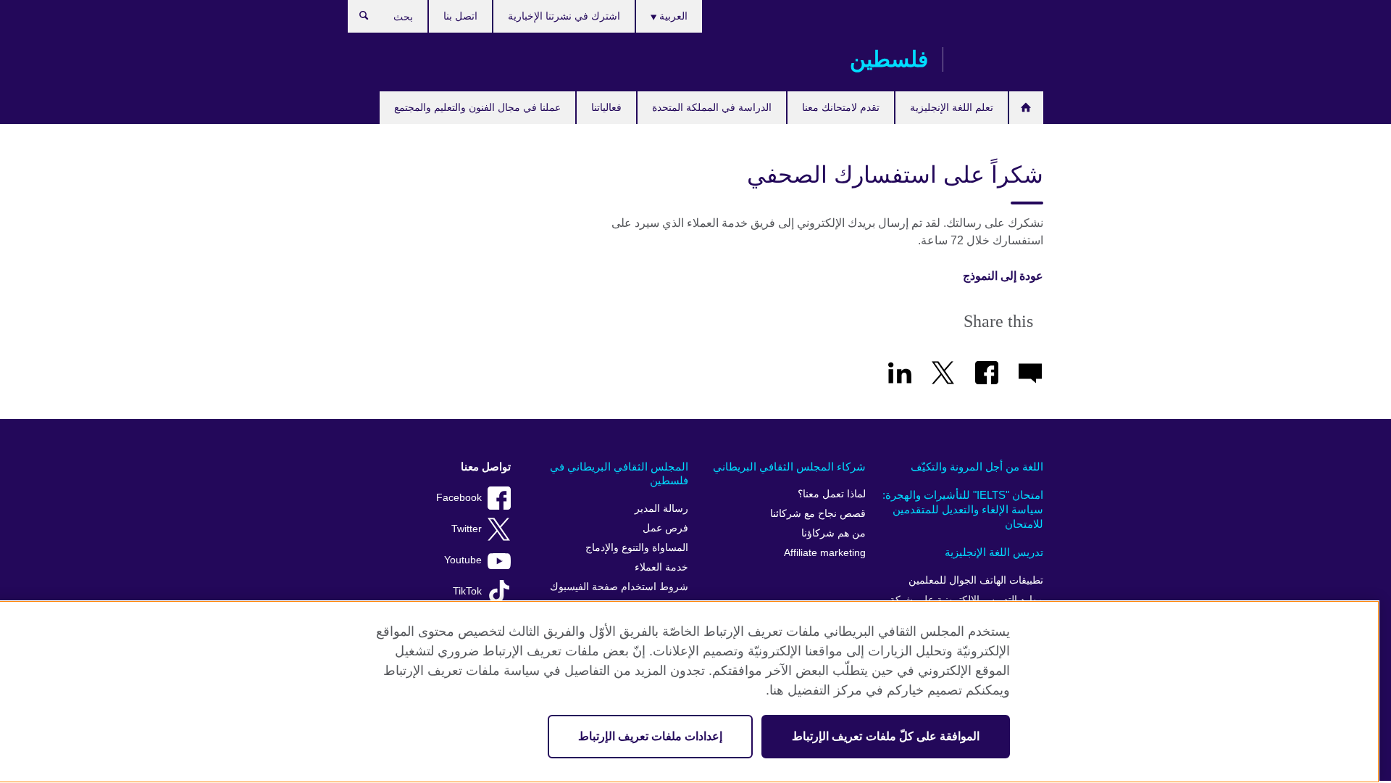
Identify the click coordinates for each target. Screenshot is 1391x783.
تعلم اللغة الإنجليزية (951, 107)
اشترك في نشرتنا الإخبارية (564, 16)
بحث (357, 19)
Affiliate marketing (825, 552)
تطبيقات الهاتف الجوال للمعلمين (975, 580)
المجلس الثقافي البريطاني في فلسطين (619, 473)
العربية (672, 16)
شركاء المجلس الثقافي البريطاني (789, 466)
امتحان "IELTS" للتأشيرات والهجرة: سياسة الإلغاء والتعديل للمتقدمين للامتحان (962, 509)
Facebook (459, 497)
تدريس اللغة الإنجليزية (994, 552)
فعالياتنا (606, 107)
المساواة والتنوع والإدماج (636, 547)
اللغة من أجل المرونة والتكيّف (977, 466)
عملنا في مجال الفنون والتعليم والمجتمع (477, 107)
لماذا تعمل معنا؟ (832, 494)
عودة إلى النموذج (1003, 276)
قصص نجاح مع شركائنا (818, 513)
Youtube (463, 560)
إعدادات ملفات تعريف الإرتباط (650, 736)
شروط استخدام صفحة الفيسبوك (619, 586)
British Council (1000, 59)
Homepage (1026, 107)
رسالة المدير (661, 508)
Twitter (466, 528)
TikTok (467, 591)
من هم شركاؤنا (833, 533)
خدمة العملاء (661, 567)
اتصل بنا (460, 16)
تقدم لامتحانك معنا (841, 107)
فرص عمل (665, 528)
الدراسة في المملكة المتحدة (712, 107)
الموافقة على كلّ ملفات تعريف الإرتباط (885, 736)
